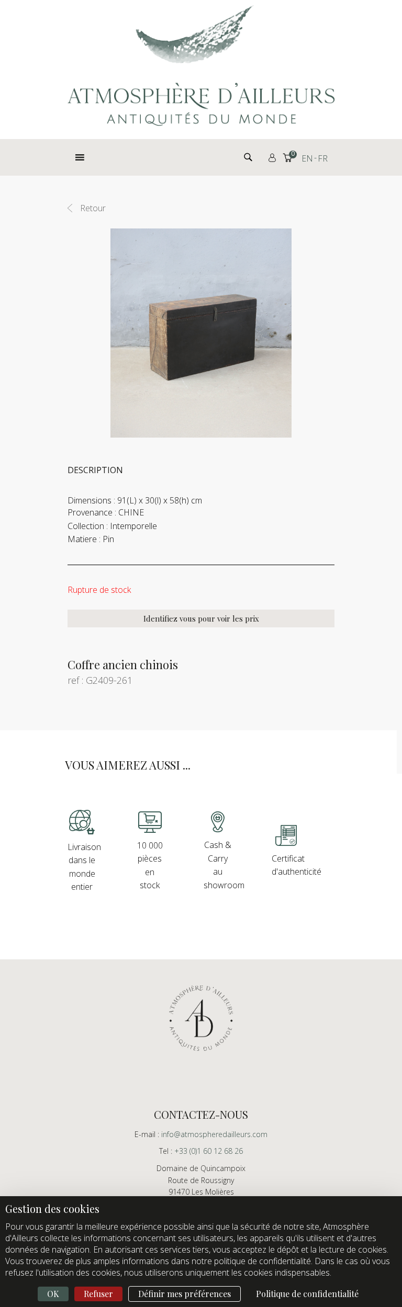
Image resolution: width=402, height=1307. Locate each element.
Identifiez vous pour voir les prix (201, 618)
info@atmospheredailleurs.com (214, 1134)
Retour (93, 208)
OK (53, 1293)
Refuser (98, 1293)
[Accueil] (201, 65)
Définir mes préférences (184, 1293)
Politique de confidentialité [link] (307, 1293)
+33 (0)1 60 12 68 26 (208, 1151)
